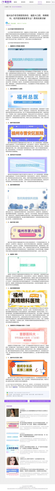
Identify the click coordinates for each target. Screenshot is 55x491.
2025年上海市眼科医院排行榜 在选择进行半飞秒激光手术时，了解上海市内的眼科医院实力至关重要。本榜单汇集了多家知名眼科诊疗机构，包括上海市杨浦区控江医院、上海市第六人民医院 (34, 451)
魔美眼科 (23, 433)
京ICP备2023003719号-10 (25, 487)
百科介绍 (40, 2)
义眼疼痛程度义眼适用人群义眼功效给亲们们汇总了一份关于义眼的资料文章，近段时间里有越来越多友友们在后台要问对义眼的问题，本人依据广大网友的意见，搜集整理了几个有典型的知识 (34, 461)
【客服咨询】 (15, 387)
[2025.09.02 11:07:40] (12, 461)
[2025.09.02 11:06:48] (12, 471)
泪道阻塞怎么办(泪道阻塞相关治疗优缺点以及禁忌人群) (34, 411)
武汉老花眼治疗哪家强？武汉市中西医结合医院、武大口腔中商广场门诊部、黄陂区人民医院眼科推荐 (34, 423)
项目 (10, 6)
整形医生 (32, 2)
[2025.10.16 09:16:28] (12, 413)
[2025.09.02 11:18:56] (12, 449)
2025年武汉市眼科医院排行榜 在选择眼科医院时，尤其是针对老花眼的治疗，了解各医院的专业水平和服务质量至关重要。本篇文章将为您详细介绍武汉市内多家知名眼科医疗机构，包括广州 (34, 427)
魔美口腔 (23, 421)
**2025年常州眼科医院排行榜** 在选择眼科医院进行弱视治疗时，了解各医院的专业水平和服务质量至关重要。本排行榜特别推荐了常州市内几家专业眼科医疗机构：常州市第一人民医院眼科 (34, 439)
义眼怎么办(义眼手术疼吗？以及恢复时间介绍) (32, 459)
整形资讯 (48, 2)
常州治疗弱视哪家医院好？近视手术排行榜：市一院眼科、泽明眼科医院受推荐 (34, 435)
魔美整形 (23, 409)
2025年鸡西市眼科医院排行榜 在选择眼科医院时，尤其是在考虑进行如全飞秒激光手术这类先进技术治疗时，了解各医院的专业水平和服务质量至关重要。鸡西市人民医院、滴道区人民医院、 (34, 474)
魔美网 (15, 2)
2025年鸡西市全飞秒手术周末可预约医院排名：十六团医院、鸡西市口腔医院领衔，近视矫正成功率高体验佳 (34, 470)
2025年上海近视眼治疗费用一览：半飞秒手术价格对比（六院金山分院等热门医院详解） (34, 447)
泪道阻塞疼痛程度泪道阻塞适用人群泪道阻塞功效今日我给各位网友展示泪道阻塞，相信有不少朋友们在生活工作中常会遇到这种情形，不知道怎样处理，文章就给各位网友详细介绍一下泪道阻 (34, 415)
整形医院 (23, 2)
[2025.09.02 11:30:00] (12, 437)
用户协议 (33, 487)
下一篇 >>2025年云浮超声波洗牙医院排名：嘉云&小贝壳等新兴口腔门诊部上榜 (40, 401)
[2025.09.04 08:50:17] (12, 425)
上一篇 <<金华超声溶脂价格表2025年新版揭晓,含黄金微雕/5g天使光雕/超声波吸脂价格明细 (15, 401)
